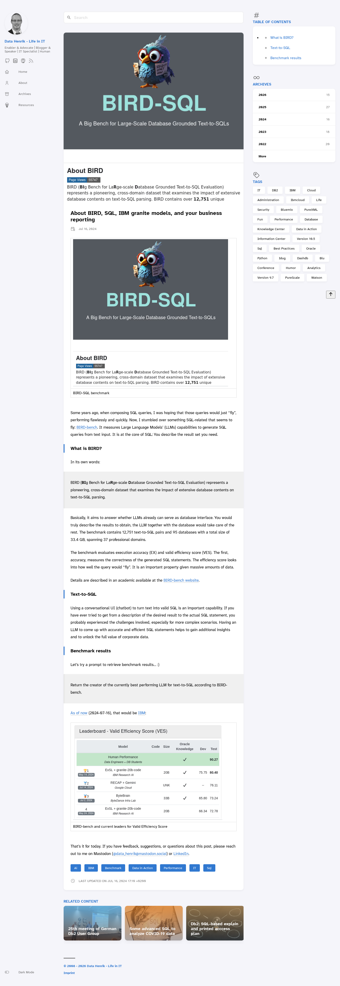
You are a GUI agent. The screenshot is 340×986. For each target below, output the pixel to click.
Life (319, 200)
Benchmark (113, 868)
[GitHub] (7, 62)
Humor (291, 268)
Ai (75, 868)
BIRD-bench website (181, 580)
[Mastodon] (23, 62)
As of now (79, 712)
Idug (282, 258)
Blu (322, 258)
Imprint (69, 973)
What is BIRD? (282, 37)
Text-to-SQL (280, 47)
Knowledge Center (271, 229)
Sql (259, 249)
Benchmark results (285, 57)
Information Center (271, 239)
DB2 (275, 190)
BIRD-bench (87, 427)
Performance (284, 219)
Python (262, 258)
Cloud (311, 190)
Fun (260, 219)
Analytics (314, 268)
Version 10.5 (306, 239)
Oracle (311, 249)
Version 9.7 (265, 278)
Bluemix (287, 210)
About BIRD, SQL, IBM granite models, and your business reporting (146, 216)
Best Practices (284, 249)
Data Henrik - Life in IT (25, 41)
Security (263, 210)
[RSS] (31, 62)
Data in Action (306, 229)
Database (311, 219)
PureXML (311, 210)
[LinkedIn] (15, 62)
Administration (268, 200)
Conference (265, 268)
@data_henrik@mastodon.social (140, 853)
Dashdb (302, 258)
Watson (316, 278)
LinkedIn (181, 853)
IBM (293, 190)
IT (258, 190)
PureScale (292, 278)
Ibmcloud (298, 200)
